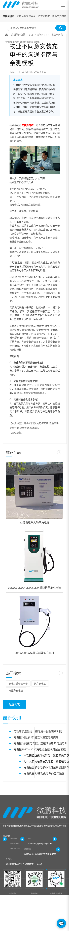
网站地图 (6, 836)
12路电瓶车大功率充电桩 (34, 522)
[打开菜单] (63, 5)
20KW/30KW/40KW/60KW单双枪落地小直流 (34, 588)
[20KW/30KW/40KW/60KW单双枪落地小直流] (34, 555)
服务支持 (39, 826)
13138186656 (15, 849)
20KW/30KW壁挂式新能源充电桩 (34, 653)
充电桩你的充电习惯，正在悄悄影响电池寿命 (40, 743)
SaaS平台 (31, 826)
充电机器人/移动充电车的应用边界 (44, 773)
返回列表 (14, 704)
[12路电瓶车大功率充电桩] (34, 490)
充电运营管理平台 (26, 16)
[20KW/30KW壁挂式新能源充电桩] (34, 621)
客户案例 (47, 826)
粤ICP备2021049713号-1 (19, 922)
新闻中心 (42, 34)
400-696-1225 (14, 844)
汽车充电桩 (44, 16)
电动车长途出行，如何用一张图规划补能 (38, 731)
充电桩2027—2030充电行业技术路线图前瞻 (40, 749)
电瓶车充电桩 (59, 16)
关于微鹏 (62, 826)
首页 (30, 34)
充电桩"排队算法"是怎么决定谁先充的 (36, 737)
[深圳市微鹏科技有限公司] (21, 5)
